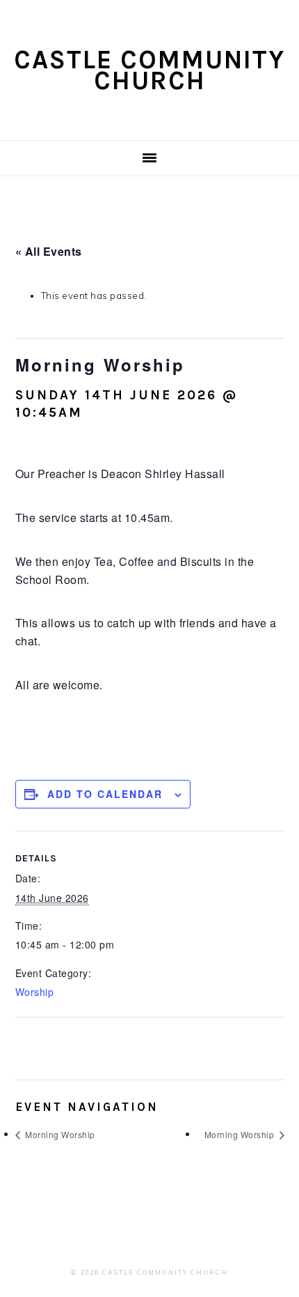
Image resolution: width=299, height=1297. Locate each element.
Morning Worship (59, 1134)
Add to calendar (105, 794)
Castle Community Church (149, 70)
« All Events (48, 251)
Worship (34, 992)
